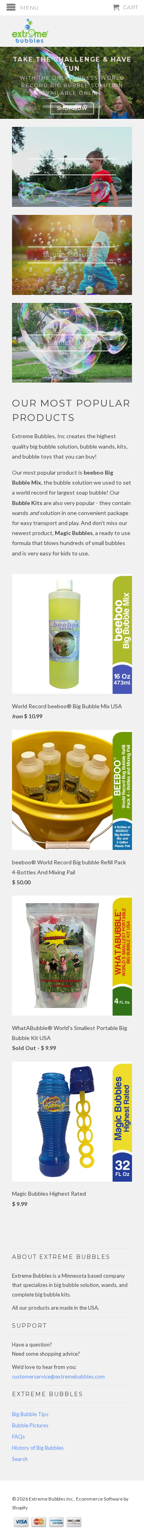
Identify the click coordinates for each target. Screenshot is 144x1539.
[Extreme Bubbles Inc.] (72, 31)
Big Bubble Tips (30, 1414)
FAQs (18, 1436)
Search (20, 1459)
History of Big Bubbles (38, 1448)
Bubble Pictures (30, 1425)
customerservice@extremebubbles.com (58, 1376)
